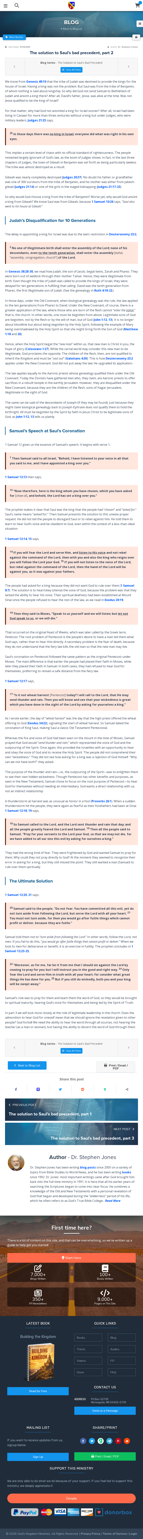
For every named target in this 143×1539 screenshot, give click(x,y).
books (126, 1172)
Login (133, 1534)
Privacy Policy (90, 1534)
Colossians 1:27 (37, 349)
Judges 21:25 (37, 120)
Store (80, 1372)
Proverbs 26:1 (101, 801)
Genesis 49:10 (36, 82)
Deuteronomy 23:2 (122, 234)
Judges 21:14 (24, 187)
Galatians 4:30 (76, 358)
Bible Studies (16, 37)
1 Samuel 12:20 (16, 895)
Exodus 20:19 (114, 600)
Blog (113, 1337)
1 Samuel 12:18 (16, 811)
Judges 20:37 (72, 177)
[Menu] (5, 5)
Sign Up (38, 1457)
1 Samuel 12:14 (16, 539)
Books (81, 1337)
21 (30, 895)
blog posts (88, 1167)
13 (110, 320)
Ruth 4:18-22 (103, 290)
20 (19, 334)
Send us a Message (105, 1411)
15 (30, 539)
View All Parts (73, 69)
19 (30, 811)
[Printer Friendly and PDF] (136, 37)
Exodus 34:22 (37, 723)
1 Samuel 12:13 (16, 477)
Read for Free (38, 1391)
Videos (81, 1360)
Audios (114, 1349)
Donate (71, 1498)
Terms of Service (115, 1534)
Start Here (72, 1258)
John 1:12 (100, 320)
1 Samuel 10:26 (102, 202)
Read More (112, 1201)
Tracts (81, 1349)
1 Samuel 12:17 (16, 681)
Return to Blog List (72, 29)
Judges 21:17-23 (109, 187)
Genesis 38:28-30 (21, 271)
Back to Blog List (28, 1065)
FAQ (113, 1372)
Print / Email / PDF (118, 1067)
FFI (112, 1360)
